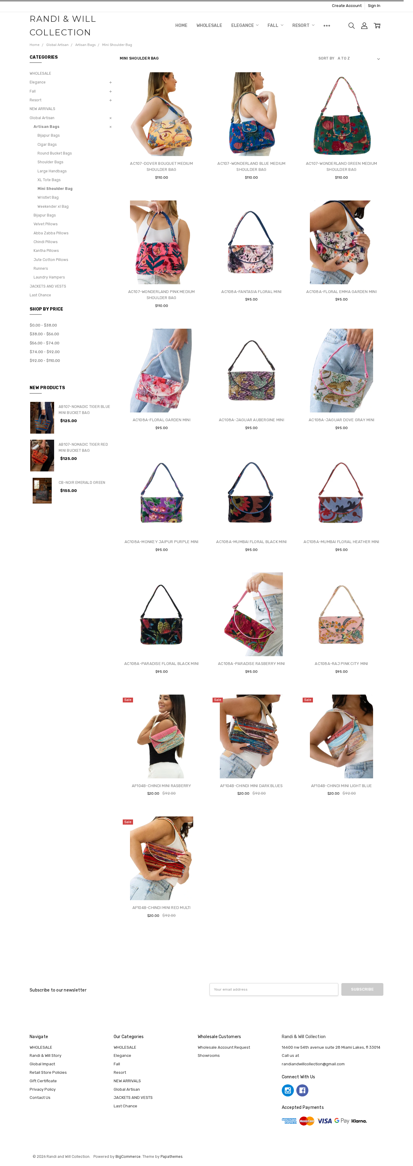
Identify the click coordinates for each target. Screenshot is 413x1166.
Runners (41, 268)
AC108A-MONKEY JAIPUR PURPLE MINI (162, 541)
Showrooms (209, 1055)
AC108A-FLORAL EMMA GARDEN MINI (341, 291)
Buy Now (161, 144)
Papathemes (171, 1157)
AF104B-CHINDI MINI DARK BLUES (251, 785)
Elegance (243, 25)
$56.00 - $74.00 (44, 343)
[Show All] (327, 25)
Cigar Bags (47, 144)
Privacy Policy (43, 1089)
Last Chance (40, 295)
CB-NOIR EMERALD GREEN (82, 482)
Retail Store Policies (48, 1072)
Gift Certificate (43, 1081)
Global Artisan (42, 118)
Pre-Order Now (341, 401)
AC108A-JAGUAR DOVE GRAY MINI (341, 420)
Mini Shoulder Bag (55, 189)
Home (181, 25)
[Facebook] (302, 1090)
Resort (301, 25)
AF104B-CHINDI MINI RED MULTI (161, 907)
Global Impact (42, 1064)
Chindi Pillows (45, 242)
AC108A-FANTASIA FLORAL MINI (251, 291)
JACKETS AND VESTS (48, 286)
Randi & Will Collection (304, 1036)
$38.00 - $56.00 (44, 334)
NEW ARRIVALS (42, 109)
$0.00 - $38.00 (43, 325)
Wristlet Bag (48, 197)
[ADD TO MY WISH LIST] (193, 101)
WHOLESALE (209, 25)
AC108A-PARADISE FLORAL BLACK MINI (161, 663)
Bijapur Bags (48, 135)
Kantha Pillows (46, 251)
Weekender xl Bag (53, 206)
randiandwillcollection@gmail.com (313, 1064)
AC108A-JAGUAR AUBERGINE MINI (251, 420)
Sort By (326, 58)
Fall (273, 25)
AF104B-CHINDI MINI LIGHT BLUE (341, 785)
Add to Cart (161, 132)
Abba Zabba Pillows (51, 233)
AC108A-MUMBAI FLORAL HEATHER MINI (341, 541)
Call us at (290, 1055)
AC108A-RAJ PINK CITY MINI (341, 663)
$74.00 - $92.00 (45, 352)
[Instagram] (288, 1090)
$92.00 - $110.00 (45, 361)
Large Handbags (52, 171)
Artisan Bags (47, 127)
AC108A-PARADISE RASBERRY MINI (251, 663)
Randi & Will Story (45, 1055)
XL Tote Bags (48, 180)
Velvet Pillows (45, 224)
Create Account (347, 5)
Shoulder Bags (50, 162)
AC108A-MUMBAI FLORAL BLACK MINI (251, 541)
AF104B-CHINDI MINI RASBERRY (161, 785)
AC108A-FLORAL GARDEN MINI (161, 420)
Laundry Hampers (49, 277)
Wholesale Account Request (224, 1047)
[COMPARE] (193, 92)
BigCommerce (128, 1157)
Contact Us (40, 1097)
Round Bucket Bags (54, 153)
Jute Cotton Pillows (51, 260)
